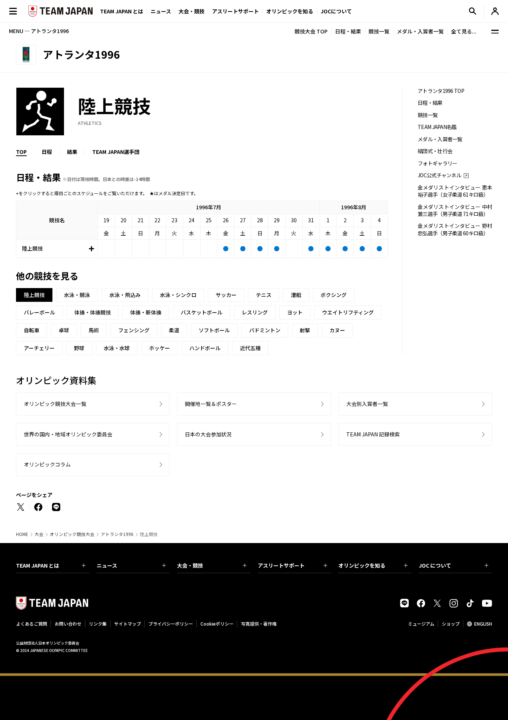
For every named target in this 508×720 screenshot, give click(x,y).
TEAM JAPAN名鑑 (437, 126)
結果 (72, 151)
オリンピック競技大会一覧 (55, 403)
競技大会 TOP (311, 31)
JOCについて (336, 11)
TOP (21, 151)
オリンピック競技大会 (72, 534)
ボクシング (334, 294)
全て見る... (463, 31)
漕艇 (296, 294)
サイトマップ (127, 623)
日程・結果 (348, 31)
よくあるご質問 (31, 623)
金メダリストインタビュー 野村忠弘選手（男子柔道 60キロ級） (455, 229)
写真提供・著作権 (259, 623)
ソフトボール (214, 330)
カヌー (337, 330)
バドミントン (264, 330)
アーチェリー (39, 348)
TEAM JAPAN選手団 (115, 151)
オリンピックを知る (289, 11)
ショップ (451, 623)
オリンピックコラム (47, 464)
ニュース (161, 11)
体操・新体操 (145, 312)
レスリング (255, 312)
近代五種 (250, 348)
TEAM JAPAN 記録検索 (373, 434)
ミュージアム (421, 623)
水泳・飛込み (125, 294)
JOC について (435, 565)
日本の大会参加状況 (208, 434)
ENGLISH (483, 623)
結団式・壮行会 (435, 151)
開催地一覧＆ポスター (211, 403)
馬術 (94, 330)
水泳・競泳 (77, 294)
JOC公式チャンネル (439, 175)
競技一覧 (379, 31)
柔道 (174, 330)
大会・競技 (190, 565)
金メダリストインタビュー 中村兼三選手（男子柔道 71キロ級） (455, 210)
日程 (47, 151)
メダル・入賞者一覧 (420, 31)
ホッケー (159, 348)
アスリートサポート (235, 11)
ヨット (295, 312)
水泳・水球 (117, 348)
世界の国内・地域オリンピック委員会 (68, 434)
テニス (263, 294)
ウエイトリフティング (348, 312)
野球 (79, 348)
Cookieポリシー (217, 623)
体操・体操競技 (92, 312)
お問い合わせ (68, 623)
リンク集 (98, 623)
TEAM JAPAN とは (37, 565)
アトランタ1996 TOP (441, 90)
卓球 (64, 330)
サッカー (226, 294)
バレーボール (39, 312)
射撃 (305, 330)
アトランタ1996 (117, 534)
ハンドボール (205, 348)
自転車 (31, 330)
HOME (22, 534)
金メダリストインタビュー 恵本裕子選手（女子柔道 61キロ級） (455, 191)
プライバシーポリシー (170, 623)
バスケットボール (201, 312)
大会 (39, 534)
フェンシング (133, 330)
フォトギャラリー (437, 163)
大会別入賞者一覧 (367, 403)
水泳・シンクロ (178, 294)
